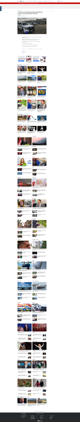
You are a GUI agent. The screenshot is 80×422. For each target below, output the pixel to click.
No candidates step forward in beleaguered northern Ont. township (39, 249)
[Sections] (18, 1)
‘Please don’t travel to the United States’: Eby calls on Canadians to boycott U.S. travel (22, 97)
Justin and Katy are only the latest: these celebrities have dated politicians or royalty (31, 132)
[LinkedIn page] (25, 413)
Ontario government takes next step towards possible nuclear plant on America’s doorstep (24, 270)
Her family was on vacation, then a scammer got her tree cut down (22, 121)
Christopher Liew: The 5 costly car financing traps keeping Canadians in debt (41, 122)
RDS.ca (50, 418)
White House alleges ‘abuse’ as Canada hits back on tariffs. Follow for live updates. (22, 72)
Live (53, 1)
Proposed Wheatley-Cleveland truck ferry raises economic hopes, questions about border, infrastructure (24, 291)
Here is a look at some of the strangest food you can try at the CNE (22, 132)
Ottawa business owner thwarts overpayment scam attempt (38, 166)
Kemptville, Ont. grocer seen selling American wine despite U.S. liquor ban (42, 169)
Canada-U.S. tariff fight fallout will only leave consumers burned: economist (27, 172)
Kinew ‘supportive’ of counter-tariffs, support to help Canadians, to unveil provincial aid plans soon (38, 208)
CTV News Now (50, 1)
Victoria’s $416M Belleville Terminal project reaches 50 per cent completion (39, 291)
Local (26, 1)
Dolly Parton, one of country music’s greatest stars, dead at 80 (41, 72)
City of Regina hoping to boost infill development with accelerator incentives (24, 229)
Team (45, 411)
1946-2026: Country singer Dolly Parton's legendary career (41, 132)
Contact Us (39, 411)
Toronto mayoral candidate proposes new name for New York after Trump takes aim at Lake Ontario (25, 146)
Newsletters (43, 411)
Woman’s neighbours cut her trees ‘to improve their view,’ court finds (31, 81)
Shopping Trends (45, 1)
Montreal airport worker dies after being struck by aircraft (24, 187)
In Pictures (35, 1)
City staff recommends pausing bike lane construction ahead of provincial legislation (42, 190)
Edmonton (19, 10)
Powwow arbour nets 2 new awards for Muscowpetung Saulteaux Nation (27, 235)
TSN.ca (41, 418)
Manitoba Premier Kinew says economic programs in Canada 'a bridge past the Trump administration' (41, 110)
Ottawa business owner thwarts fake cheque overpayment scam (32, 109)
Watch (32, 1)
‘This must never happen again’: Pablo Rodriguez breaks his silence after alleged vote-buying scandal (27, 190)
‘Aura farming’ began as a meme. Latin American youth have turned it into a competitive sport (39, 369)
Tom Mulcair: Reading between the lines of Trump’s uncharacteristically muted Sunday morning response (22, 405)
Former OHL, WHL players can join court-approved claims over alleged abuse (31, 122)
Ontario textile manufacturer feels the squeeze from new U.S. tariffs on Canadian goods (42, 235)
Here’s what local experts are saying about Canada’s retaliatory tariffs (42, 276)
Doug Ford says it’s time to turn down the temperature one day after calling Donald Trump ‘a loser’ (27, 153)
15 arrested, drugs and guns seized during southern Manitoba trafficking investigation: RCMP (42, 211)
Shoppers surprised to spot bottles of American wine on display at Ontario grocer (31, 97)
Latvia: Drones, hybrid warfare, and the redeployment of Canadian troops (41, 405)
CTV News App (35, 411)
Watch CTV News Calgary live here (22, 166)
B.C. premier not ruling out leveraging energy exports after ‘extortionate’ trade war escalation (42, 153)
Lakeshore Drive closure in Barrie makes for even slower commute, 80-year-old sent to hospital (42, 272)
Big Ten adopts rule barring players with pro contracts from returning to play (23, 369)
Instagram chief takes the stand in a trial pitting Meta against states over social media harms (39, 387)
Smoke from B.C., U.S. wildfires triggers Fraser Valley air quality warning (39, 146)
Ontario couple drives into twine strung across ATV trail (39, 228)
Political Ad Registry (33, 418)
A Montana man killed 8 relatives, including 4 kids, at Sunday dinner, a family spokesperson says (38, 312)
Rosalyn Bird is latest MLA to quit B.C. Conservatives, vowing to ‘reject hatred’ (24, 312)
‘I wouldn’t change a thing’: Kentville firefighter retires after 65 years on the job (24, 208)
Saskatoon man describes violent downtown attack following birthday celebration (24, 249)
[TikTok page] (22, 413)
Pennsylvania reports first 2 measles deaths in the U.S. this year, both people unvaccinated (24, 350)
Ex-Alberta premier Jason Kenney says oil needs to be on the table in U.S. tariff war (27, 169)
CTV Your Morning (40, 1)
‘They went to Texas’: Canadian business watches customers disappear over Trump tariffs (31, 72)
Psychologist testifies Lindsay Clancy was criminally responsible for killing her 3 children (42, 319)
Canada (29, 1)
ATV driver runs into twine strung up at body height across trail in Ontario (22, 109)
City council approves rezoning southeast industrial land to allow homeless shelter (41, 194)
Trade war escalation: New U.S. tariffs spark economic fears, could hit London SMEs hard (27, 273)
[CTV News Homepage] (22, 1)
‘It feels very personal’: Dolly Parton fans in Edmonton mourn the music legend (39, 187)
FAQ (40, 411)
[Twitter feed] (21, 413)
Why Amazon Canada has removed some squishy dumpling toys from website (41, 82)
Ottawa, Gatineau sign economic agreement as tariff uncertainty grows (42, 173)
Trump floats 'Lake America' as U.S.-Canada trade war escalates (41, 96)
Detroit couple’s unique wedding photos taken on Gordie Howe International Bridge (27, 294)
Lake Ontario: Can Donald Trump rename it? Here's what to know (22, 81)
